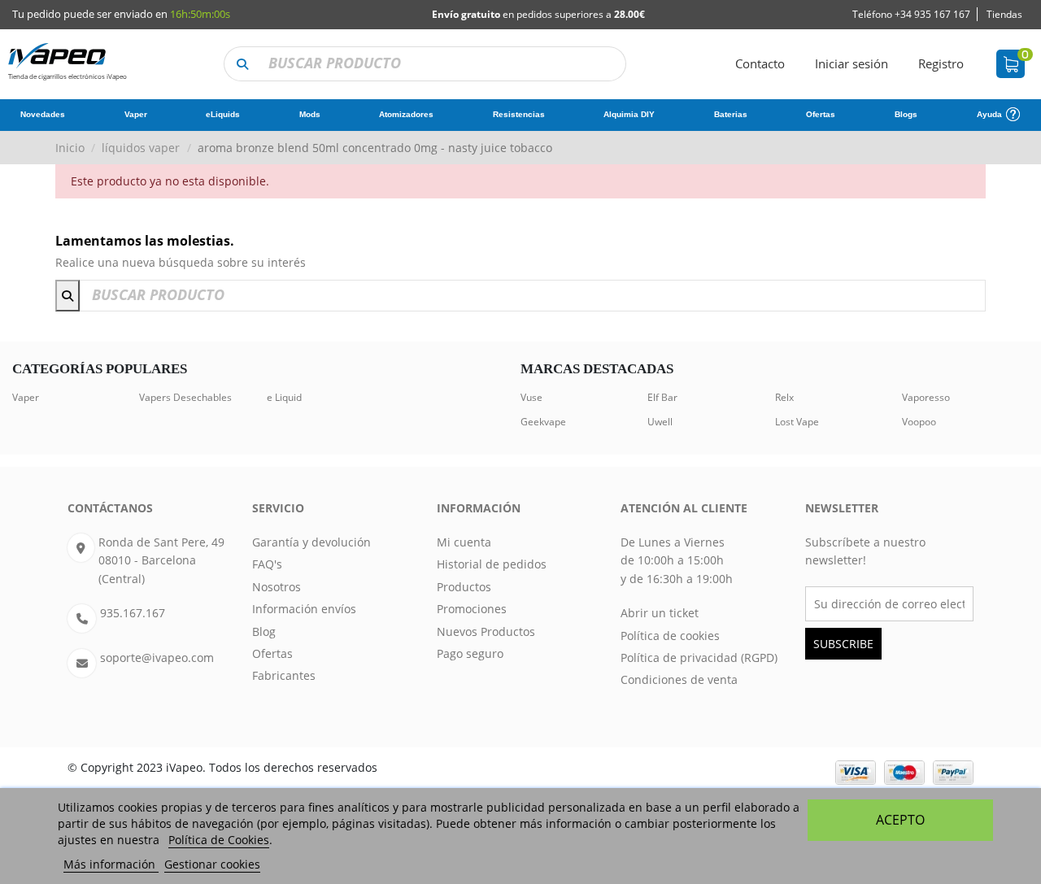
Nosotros (276, 586)
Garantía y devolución (311, 542)
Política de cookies (670, 635)
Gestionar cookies (212, 864)
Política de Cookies (218, 839)
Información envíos (304, 608)
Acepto (900, 820)
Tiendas (1004, 14)
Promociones (472, 608)
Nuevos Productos (486, 631)
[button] (242, 63)
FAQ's (267, 564)
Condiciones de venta (679, 679)
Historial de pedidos (492, 564)
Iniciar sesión (851, 63)
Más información (111, 864)
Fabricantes (284, 675)
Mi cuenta (464, 542)
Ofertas (272, 653)
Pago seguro (470, 653)
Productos (464, 586)
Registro (941, 63)
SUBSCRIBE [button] (843, 643)
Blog (264, 631)
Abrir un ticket (660, 613)
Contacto (760, 63)
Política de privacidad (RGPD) (699, 657)
